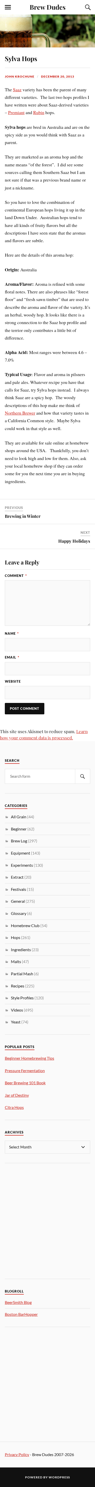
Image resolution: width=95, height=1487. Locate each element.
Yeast (16, 1021)
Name (12, 633)
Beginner (19, 828)
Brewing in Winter (23, 516)
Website (13, 681)
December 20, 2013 (57, 76)
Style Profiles (22, 997)
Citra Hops (14, 1107)
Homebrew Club (25, 925)
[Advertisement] (47, 1220)
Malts (16, 961)
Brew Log (19, 840)
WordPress (59, 1477)
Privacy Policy (17, 1454)
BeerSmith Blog (18, 1302)
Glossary (18, 913)
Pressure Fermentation (25, 1070)
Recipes (17, 985)
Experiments (22, 865)
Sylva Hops (21, 58)
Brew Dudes (48, 7)
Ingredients (21, 949)
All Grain (18, 816)
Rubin (38, 112)
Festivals (18, 889)
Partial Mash (22, 973)
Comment (16, 576)
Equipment (20, 853)
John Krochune (19, 76)
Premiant (16, 112)
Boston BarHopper (21, 1314)
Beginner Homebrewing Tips (29, 1058)
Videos (17, 1009)
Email (12, 657)
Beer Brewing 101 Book (25, 1082)
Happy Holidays (74, 541)
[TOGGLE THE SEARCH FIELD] (87, 7)
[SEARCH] (82, 776)
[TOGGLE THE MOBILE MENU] (8, 7)
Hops (15, 937)
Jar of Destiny (17, 1095)
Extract (17, 877)
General (18, 901)
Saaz (17, 89)
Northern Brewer (20, 413)
